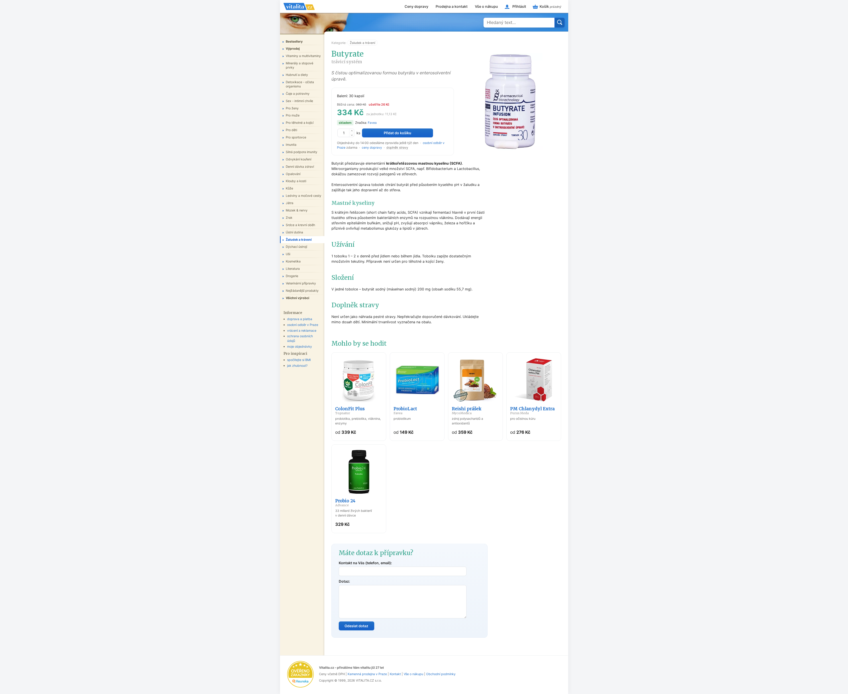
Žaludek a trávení (362, 43)
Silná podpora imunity (301, 152)
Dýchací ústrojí (296, 246)
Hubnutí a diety (297, 75)
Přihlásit (519, 6)
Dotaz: (344, 581)
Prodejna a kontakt (452, 6)
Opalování (293, 174)
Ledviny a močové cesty (303, 195)
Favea (372, 122)
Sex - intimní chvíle (299, 101)
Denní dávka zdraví (300, 166)
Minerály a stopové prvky (299, 65)
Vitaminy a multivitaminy (303, 56)
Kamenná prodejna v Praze (367, 674)
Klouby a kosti (296, 181)
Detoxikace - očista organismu (300, 84)
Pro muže (293, 115)
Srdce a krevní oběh (300, 225)
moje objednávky (299, 346)
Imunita (291, 144)
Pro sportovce (296, 137)
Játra (289, 203)
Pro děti (291, 130)
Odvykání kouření (298, 159)
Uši (288, 254)
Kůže (289, 188)
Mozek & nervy (296, 210)
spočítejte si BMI (299, 360)
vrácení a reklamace (301, 330)
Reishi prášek (467, 410)
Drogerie (292, 276)
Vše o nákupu (486, 6)
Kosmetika (293, 261)
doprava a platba (299, 319)
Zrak (289, 217)
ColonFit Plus (350, 410)
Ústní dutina (294, 232)
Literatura (293, 268)
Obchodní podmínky (441, 674)
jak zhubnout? (297, 365)
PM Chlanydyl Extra (532, 410)
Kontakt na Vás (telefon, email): (365, 563)
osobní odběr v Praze (302, 325)
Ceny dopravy (416, 6)
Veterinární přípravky (301, 283)
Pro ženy (292, 108)
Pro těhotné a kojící (299, 122)
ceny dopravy (372, 147)
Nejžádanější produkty (302, 290)
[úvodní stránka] (299, 6)
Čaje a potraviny (297, 93)
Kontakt (395, 674)
